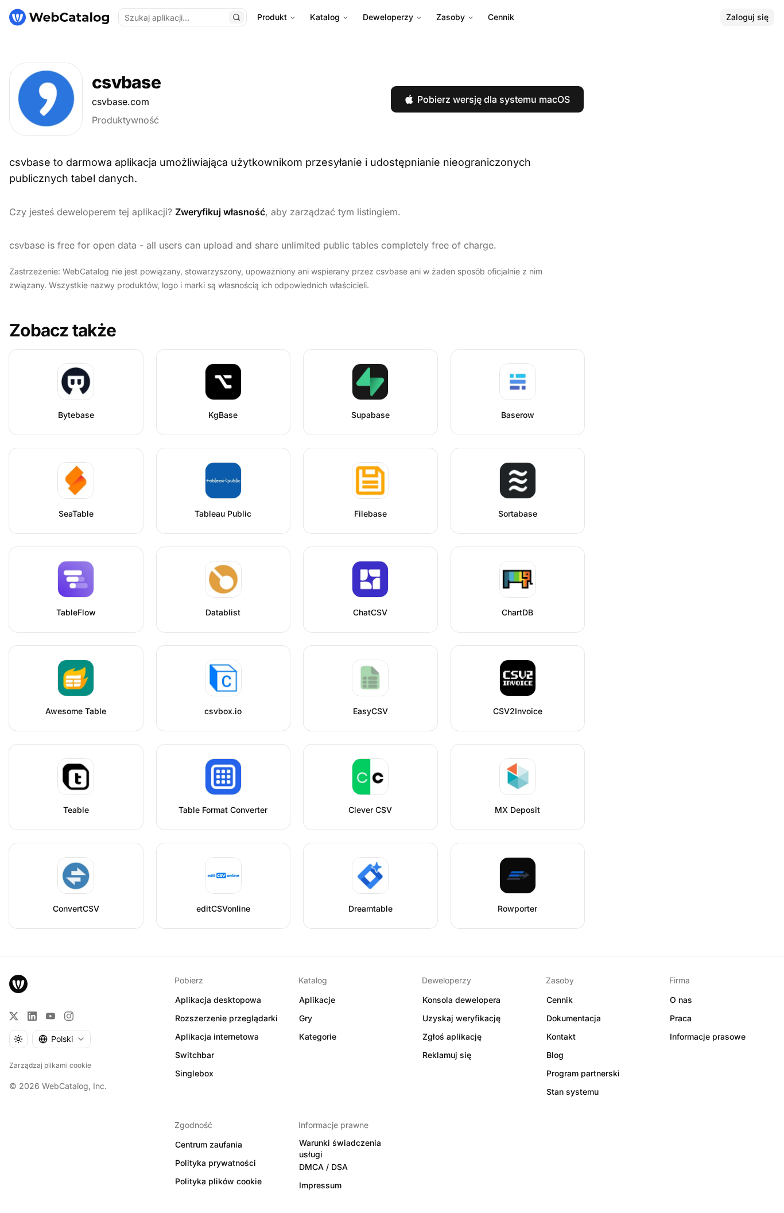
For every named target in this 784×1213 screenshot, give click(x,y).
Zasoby (450, 17)
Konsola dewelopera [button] (461, 1000)
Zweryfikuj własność (220, 212)
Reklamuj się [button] (446, 1055)
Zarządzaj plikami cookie (50, 1065)
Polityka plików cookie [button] (218, 1181)
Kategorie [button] (317, 1036)
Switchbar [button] (194, 1055)
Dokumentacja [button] (573, 1018)
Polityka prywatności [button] (215, 1163)
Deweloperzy (388, 17)
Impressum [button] (320, 1185)
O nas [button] (681, 1000)
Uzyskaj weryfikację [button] (461, 1018)
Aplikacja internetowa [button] (217, 1036)
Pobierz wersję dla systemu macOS (493, 99)
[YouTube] (50, 1016)
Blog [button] (555, 1055)
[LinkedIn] (32, 1016)
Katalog (325, 17)
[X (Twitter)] (13, 1016)
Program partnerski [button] (583, 1073)
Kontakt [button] (561, 1036)
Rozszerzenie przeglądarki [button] (226, 1018)
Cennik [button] (559, 1000)
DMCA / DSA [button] (323, 1167)
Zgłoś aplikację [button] (452, 1036)
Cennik (501, 17)
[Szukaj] (236, 17)
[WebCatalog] (18, 984)
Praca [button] (681, 1018)
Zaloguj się (747, 17)
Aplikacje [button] (317, 1000)
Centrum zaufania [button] (208, 1144)
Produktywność (125, 120)
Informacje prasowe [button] (708, 1036)
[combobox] (61, 1039)
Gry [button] (305, 1018)
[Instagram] (68, 1016)
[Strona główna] (59, 17)
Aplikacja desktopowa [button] (218, 1000)
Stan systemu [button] (572, 1091)
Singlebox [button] (194, 1073)
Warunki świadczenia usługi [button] (340, 1149)
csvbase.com (120, 101)
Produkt (272, 17)
